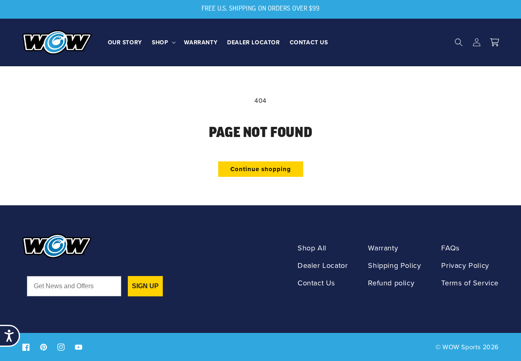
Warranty (383, 247)
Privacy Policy (465, 265)
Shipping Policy (394, 265)
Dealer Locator (323, 265)
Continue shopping (260, 169)
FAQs (450, 247)
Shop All (312, 247)
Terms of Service (470, 282)
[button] (163, 42)
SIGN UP (145, 286)
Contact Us (316, 282)
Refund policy (391, 282)
